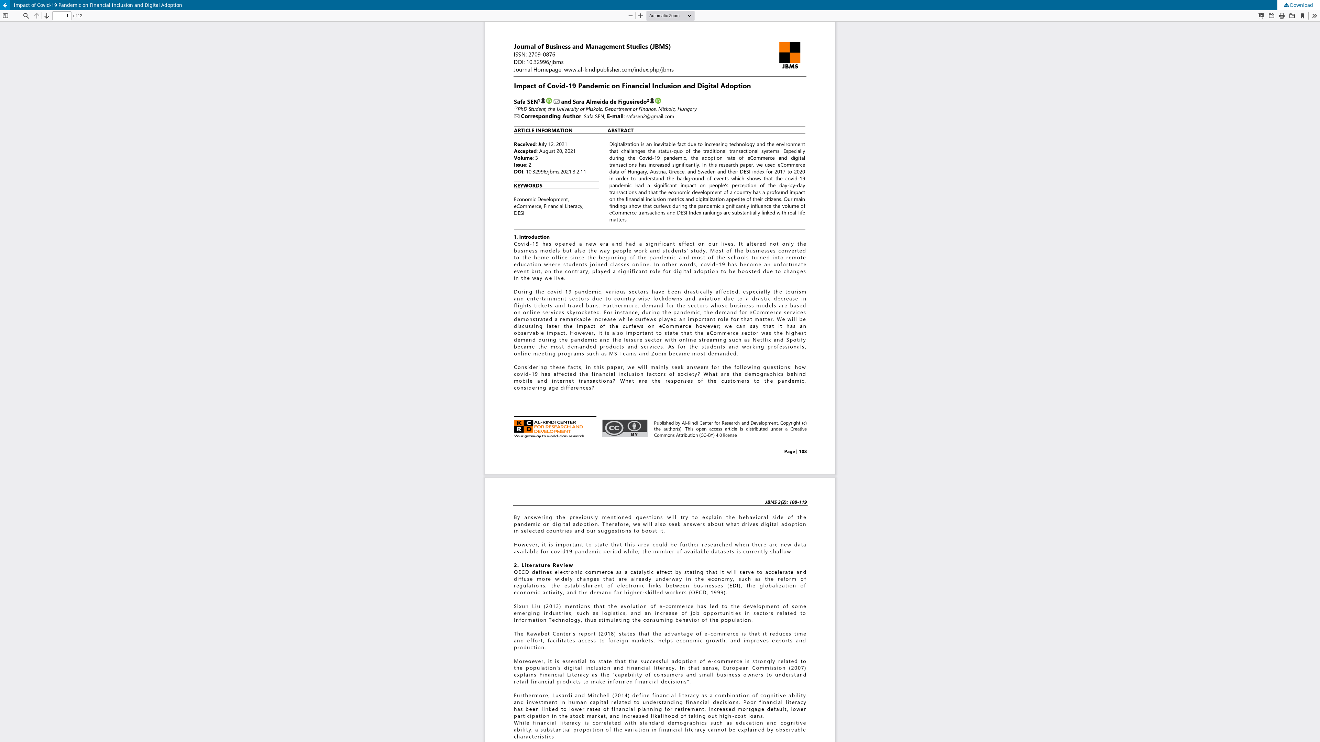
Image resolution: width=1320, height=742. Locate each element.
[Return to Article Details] (5, 5)
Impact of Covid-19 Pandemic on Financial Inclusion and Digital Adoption (98, 5)
